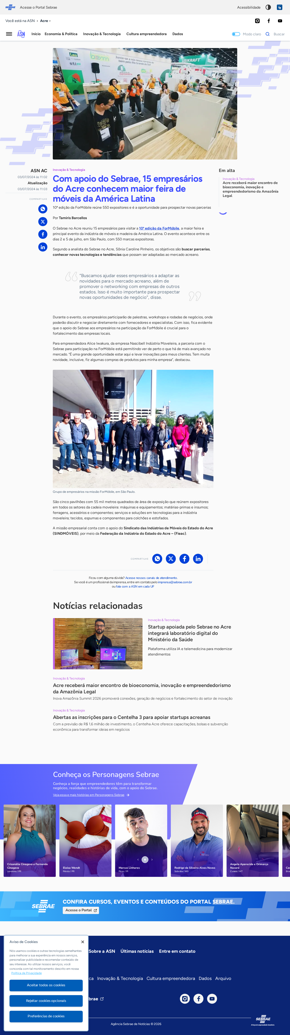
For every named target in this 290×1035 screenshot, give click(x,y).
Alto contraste (268, 7)
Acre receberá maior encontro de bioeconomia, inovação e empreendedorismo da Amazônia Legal (142, 688)
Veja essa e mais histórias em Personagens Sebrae (88, 795)
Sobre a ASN (102, 951)
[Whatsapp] (42, 208)
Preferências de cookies (46, 1016)
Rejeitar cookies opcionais (46, 1001)
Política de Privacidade (26, 973)
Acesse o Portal (78, 910)
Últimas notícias (137, 951)
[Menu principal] (9, 34)
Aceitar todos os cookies (46, 985)
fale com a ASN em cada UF (135, 586)
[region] (46, 983)
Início (36, 34)
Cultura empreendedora (171, 978)
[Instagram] (257, 20)
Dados (205, 978)
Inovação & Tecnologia (120, 978)
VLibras (280, 7)
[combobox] (46, 21)
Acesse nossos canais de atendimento (151, 578)
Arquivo (223, 978)
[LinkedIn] (42, 246)
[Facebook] (268, 20)
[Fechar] (83, 942)
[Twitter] (42, 221)
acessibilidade (249, 7)
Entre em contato (177, 951)
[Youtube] (280, 20)
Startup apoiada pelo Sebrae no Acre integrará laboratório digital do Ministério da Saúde (189, 633)
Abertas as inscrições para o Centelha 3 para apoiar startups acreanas (131, 717)
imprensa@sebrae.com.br (175, 582)
